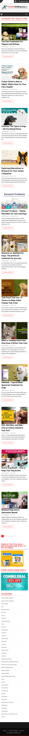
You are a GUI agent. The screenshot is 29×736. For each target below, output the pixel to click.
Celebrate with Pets (5, 621)
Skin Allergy (4, 708)
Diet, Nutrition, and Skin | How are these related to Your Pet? (12, 428)
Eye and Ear (4, 647)
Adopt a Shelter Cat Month (7, 598)
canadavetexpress (5, 46)
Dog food (3, 635)
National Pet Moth (5, 673)
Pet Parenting (4, 696)
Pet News (3, 693)
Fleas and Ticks (4, 650)
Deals (2, 624)
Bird (2, 606)
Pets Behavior (4, 705)
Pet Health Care (4, 690)
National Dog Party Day (6, 658)
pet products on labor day (7, 702)
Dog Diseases (4, 629)
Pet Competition (4, 685)
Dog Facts (3, 632)
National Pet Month (5, 670)
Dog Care (3, 627)
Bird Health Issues (5, 609)
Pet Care (3, 682)
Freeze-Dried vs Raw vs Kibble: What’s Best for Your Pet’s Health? (13, 84)
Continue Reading (7, 56)
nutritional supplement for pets (8, 676)
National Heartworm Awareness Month (9, 661)
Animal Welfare (4, 603)
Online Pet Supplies (13, 730)
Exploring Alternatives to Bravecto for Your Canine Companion (12, 171)
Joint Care (3, 656)
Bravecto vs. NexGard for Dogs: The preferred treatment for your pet (12, 255)
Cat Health (3, 618)
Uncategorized (4, 711)
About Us (5, 730)
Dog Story (3, 644)
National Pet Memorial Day (7, 667)
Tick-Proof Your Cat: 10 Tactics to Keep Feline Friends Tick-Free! (11, 300)
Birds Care (3, 612)
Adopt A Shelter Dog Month (7, 600)
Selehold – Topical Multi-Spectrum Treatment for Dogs (12, 385)
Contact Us (21, 730)
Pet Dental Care (4, 687)
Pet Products (4, 699)
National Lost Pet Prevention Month (9, 664)
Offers (2, 679)
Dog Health (3, 641)
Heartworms (4, 653)
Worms (3, 716)
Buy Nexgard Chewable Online (14, 732)
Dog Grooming (4, 638)
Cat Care (3, 615)
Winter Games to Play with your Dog (9, 714)
